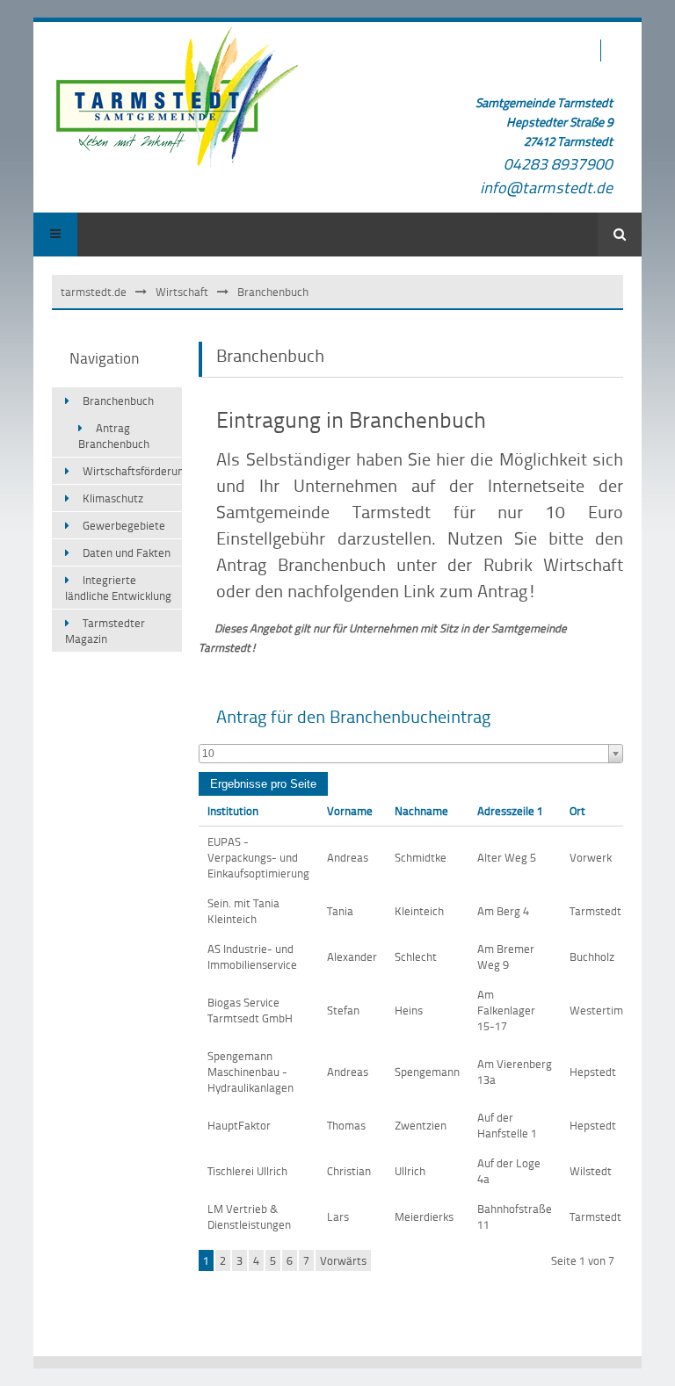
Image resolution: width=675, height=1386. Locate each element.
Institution (232, 811)
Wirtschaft (182, 292)
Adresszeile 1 (510, 811)
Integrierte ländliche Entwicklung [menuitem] (118, 587)
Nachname (421, 811)
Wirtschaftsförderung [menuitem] (132, 471)
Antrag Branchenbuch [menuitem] (113, 435)
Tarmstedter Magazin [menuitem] (105, 630)
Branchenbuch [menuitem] (118, 400)
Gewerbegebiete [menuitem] (124, 525)
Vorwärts (343, 1260)
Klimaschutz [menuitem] (113, 498)
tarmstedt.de (94, 292)
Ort (577, 811)
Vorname (350, 811)
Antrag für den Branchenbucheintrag (353, 716)
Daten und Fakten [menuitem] (127, 552)
